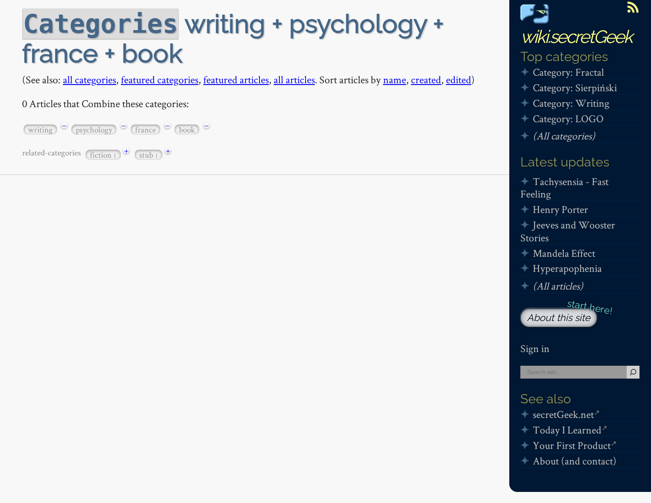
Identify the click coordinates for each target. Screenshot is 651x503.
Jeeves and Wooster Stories (567, 231)
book (187, 129)
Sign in (535, 348)
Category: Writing (571, 103)
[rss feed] (633, 7)
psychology (94, 129)
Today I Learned (567, 430)
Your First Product (572, 445)
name (394, 79)
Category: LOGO (568, 118)
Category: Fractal (568, 72)
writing (40, 129)
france (145, 129)
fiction (103, 155)
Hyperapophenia (567, 268)
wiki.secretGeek (576, 36)
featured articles (236, 79)
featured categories (159, 79)
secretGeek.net (563, 414)
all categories (89, 79)
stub (148, 155)
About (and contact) (574, 461)
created (426, 79)
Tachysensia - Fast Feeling (564, 187)
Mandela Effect (564, 253)
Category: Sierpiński (575, 87)
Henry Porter (560, 209)
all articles (294, 79)
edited (458, 79)
